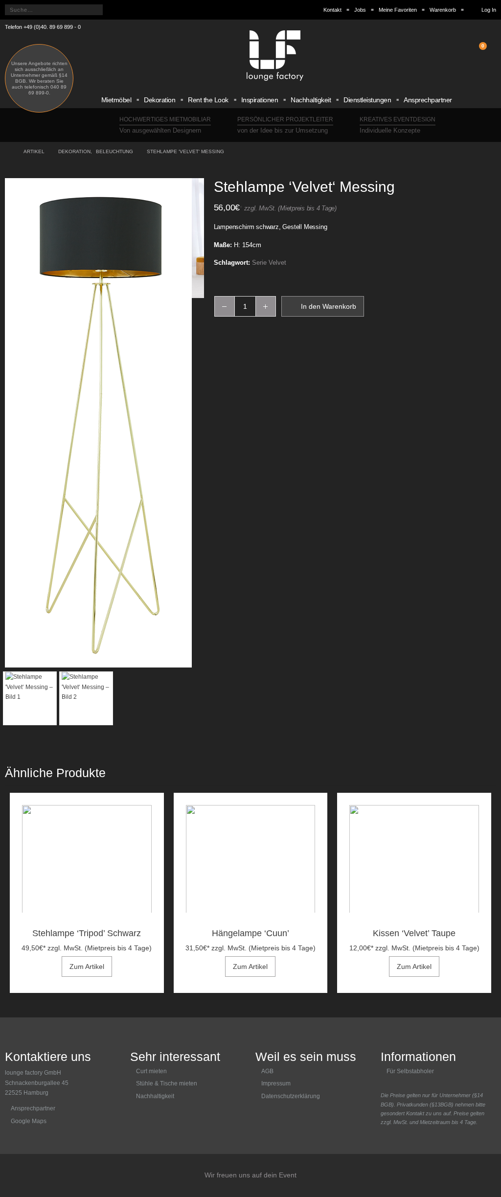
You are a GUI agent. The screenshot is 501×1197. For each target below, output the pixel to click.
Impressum (276, 1083)
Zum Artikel (86, 966)
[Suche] (114, 9)
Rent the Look (208, 100)
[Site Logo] (275, 55)
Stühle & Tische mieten (166, 1083)
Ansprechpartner (428, 100)
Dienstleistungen (367, 100)
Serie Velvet (269, 262)
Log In (488, 10)
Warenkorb (443, 10)
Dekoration (159, 100)
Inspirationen (259, 100)
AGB (267, 1071)
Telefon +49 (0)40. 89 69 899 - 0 (43, 27)
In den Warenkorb (328, 306)
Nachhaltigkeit (311, 100)
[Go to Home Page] (7, 152)
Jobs (360, 10)
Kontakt (332, 10)
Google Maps (28, 1121)
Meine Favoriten (398, 10)
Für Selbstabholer (410, 1071)
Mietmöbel (116, 100)
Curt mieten (151, 1071)
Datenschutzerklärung (290, 1096)
